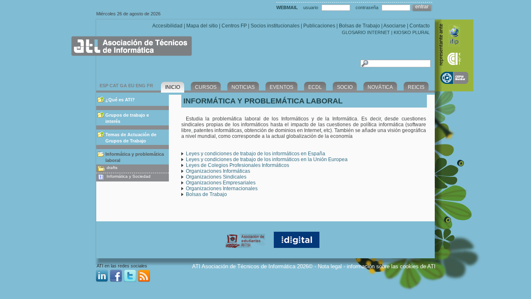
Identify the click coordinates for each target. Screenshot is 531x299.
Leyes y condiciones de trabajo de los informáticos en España (255, 154)
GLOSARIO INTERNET (366, 32)
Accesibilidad (167, 26)
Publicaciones (319, 26)
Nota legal (330, 266)
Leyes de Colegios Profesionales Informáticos (237, 165)
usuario (310, 7)
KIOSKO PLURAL (412, 32)
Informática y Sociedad (129, 176)
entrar (422, 7)
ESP (104, 85)
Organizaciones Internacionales (222, 188)
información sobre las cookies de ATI (391, 266)
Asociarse (394, 26)
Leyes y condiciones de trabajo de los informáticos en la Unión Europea (267, 159)
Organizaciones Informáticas (218, 171)
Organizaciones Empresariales (221, 183)
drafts (112, 167)
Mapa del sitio (202, 26)
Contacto (419, 26)
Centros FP (234, 26)
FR (150, 85)
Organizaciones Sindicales (216, 177)
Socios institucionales (275, 26)
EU (131, 85)
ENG (141, 85)
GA (123, 85)
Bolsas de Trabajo (359, 26)
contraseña (367, 7)
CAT (114, 85)
